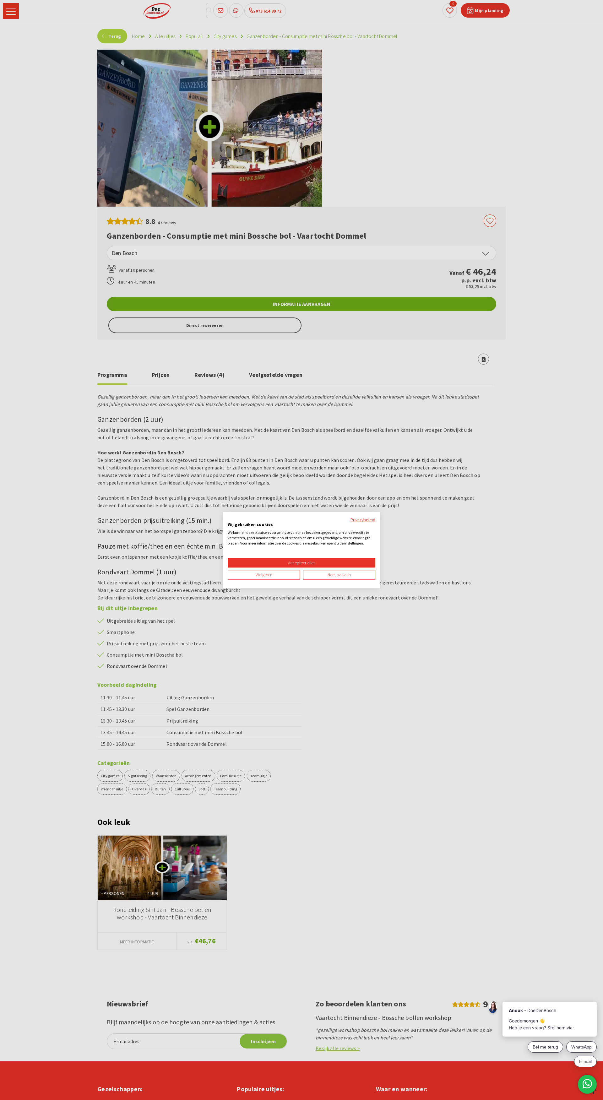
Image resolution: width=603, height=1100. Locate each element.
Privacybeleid (362, 520)
